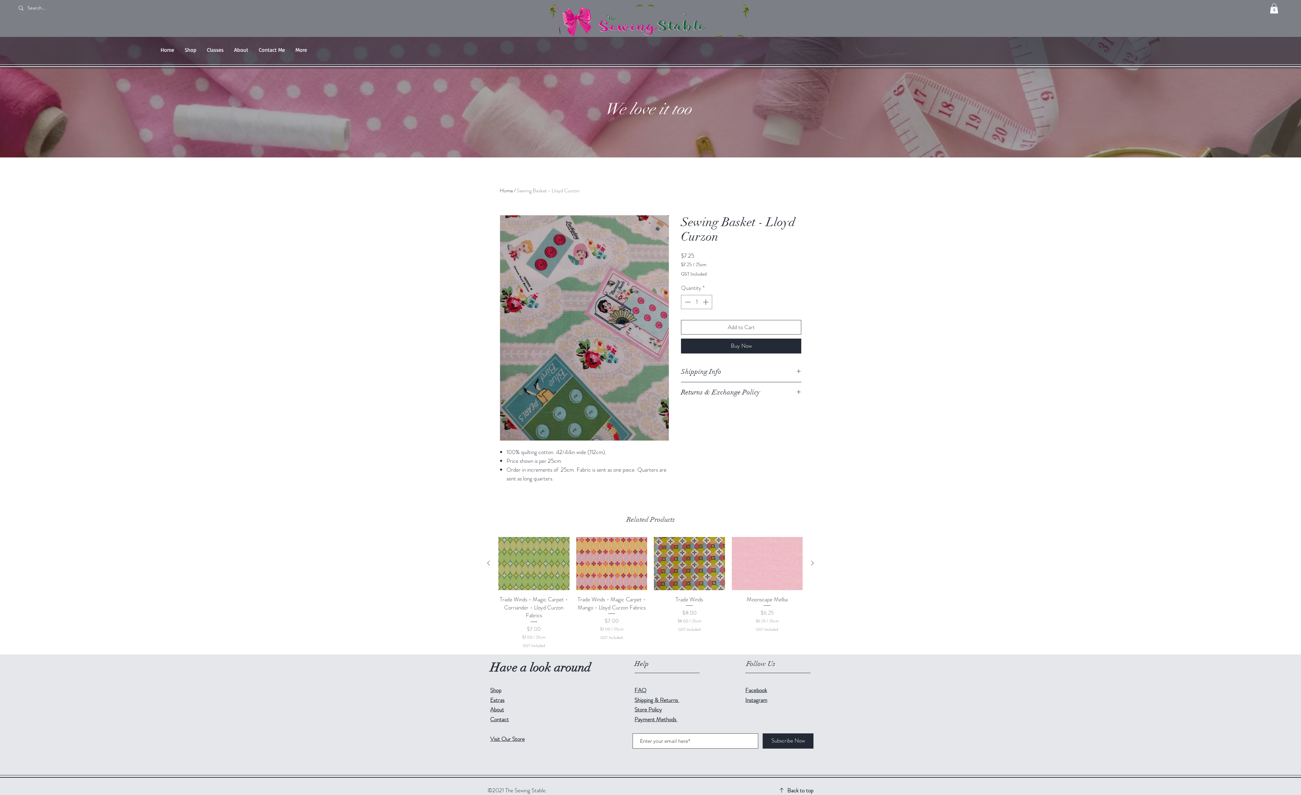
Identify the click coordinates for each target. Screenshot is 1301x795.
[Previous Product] (488, 563)
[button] (1274, 8)
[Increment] (706, 302)
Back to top (800, 790)
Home (506, 190)
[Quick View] (534, 563)
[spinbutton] (696, 302)
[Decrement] (687, 302)
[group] (650, 593)
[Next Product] (812, 563)
